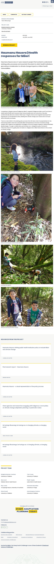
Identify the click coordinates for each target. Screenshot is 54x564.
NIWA (9, 545)
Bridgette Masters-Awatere (8, 27)
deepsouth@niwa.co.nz (10, 522)
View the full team (6, 31)
